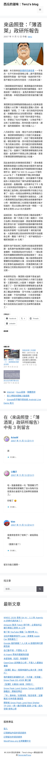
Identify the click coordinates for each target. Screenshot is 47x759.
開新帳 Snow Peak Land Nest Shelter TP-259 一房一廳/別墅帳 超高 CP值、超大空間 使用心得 (23, 706)
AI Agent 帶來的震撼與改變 (16, 654)
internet (10, 392)
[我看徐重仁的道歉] (31, 357)
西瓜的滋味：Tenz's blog (21, 4)
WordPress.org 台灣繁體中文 (17, 741)
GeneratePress (24, 755)
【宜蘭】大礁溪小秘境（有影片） (19, 684)
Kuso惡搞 (20, 392)
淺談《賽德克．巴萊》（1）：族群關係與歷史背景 (12, 361)
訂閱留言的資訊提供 (13, 737)
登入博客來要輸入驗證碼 (18, 396)
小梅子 (14, 472)
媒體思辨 (31, 392)
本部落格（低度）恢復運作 (16, 658)
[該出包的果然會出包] (12, 374)
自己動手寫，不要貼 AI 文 (15, 650)
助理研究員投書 (27, 70)
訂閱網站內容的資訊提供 (15, 733)
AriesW (14, 437)
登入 (6, 729)
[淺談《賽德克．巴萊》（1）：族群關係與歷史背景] (12, 353)
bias (13, 521)
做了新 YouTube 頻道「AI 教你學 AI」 (21, 632)
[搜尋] (40, 589)
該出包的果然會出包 (11, 380)
